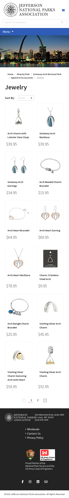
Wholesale (33, 429)
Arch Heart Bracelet (19, 230)
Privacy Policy (35, 437)
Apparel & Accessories (22, 77)
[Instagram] (30, 481)
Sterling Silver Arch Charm (50, 325)
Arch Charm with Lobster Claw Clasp (18, 135)
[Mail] (46, 481)
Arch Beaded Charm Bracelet (50, 183)
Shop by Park (23, 74)
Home (10, 74)
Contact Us (34, 433)
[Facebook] (22, 481)
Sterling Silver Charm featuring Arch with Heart (17, 375)
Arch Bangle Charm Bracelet (18, 325)
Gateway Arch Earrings (15, 183)
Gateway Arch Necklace (47, 135)
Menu (7, 32)
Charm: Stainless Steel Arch (48, 277)
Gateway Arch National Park (47, 74)
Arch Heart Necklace (19, 275)
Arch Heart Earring (49, 230)
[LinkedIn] (38, 481)
